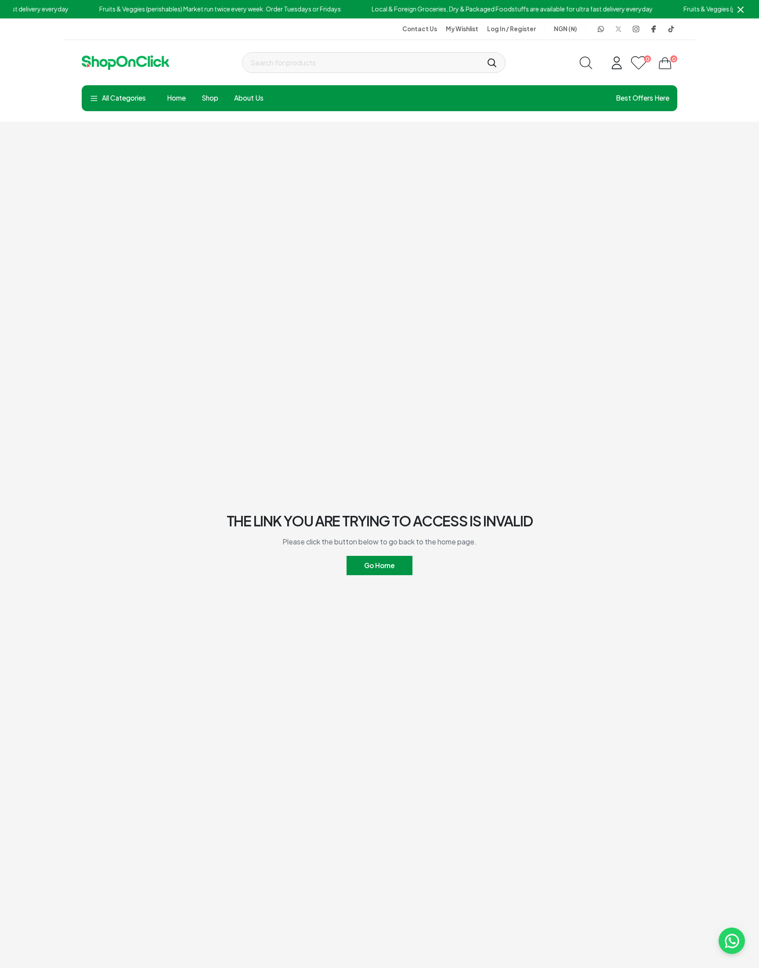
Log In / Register (511, 29)
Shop (210, 98)
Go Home (379, 565)
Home (176, 98)
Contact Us (419, 29)
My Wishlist (462, 29)
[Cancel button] (740, 9)
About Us (249, 98)
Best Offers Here (642, 98)
